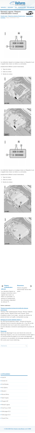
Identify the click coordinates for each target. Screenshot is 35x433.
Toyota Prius (5, 418)
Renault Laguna (4, 16)
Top (16, 7)
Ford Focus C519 (6, 408)
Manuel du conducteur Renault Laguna (16, 16)
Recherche (30, 7)
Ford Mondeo (5, 384)
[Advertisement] (17, 24)
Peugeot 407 (5, 401)
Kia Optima (5, 387)
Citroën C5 (4, 380)
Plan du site (22, 7)
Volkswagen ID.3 (6, 411)
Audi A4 (4, 377)
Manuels (3, 7)
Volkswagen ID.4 (6, 414)
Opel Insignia (5, 398)
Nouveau (10, 7)
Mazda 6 (4, 391)
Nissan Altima (5, 394)
